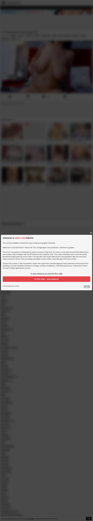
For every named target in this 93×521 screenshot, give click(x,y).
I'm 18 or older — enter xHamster (46, 279)
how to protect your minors (11, 286)
